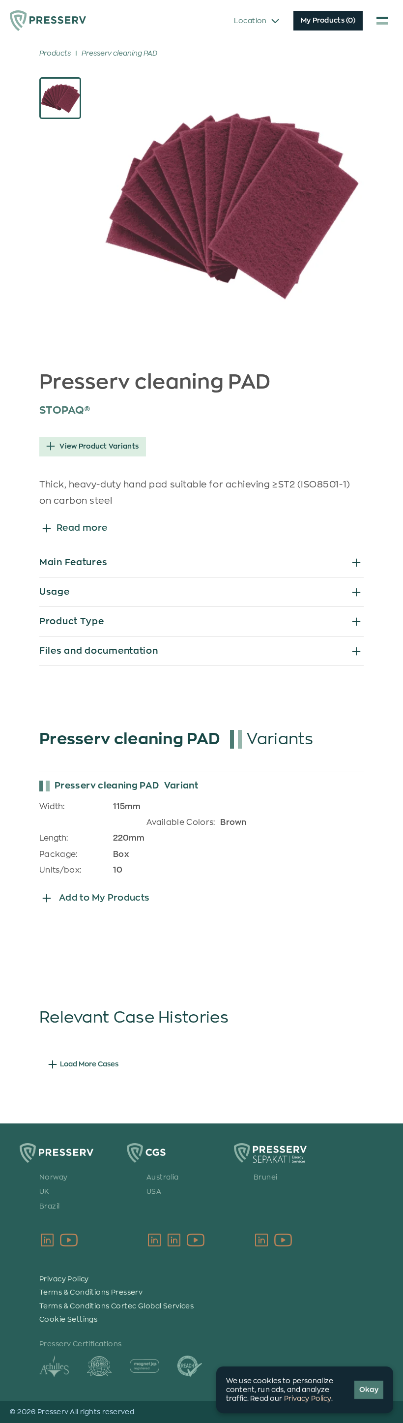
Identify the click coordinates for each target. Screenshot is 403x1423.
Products (55, 53)
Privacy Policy (64, 1278)
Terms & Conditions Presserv (91, 1292)
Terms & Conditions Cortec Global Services (116, 1305)
